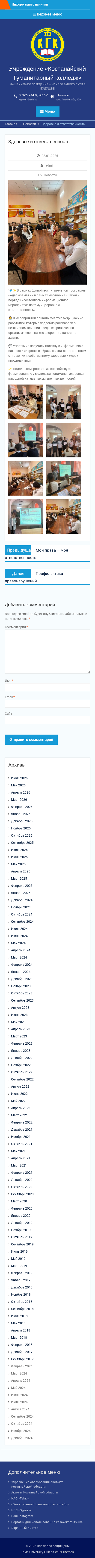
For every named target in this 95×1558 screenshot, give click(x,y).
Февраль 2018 (22, 1345)
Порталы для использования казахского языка (47, 1522)
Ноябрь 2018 (21, 1294)
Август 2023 (20, 1007)
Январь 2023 (20, 1050)
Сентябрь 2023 (22, 1000)
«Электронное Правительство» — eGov (40, 1504)
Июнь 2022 (19, 1094)
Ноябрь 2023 (21, 986)
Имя (9, 681)
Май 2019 (18, 1258)
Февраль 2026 (22, 807)
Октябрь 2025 (21, 835)
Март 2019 (19, 1266)
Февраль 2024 (22, 964)
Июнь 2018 (19, 1316)
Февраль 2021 (22, 1172)
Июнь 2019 (19, 1251)
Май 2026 (18, 785)
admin (49, 165)
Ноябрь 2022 (21, 1065)
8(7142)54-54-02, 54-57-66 (33, 95)
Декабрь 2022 (22, 1058)
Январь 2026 (20, 814)
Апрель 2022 (20, 1108)
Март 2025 (19, 878)
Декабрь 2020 (22, 1180)
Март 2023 (19, 1036)
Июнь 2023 (19, 1015)
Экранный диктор (25, 1528)
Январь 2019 (20, 1280)
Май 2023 (18, 1022)
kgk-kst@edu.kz (28, 99)
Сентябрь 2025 (22, 842)
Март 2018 (19, 1337)
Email (10, 697)
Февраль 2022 (22, 1122)
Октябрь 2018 (21, 1302)
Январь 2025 (20, 893)
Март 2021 (19, 1165)
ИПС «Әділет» (21, 1510)
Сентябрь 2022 (22, 1079)
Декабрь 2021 (22, 1129)
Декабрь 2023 (22, 979)
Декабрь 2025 (22, 821)
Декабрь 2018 (22, 1287)
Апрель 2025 (20, 871)
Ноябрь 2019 (21, 1230)
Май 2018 (18, 1323)
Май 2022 (18, 1101)
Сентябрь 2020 (22, 1194)
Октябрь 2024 (21, 914)
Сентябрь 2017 (22, 1359)
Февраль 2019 (22, 1273)
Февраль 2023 (22, 1043)
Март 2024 (19, 957)
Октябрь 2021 (21, 1144)
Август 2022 (20, 1086)
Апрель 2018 (20, 1330)
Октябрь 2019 (21, 1237)
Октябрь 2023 (21, 993)
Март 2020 (19, 1201)
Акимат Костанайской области (34, 1492)
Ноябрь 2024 (21, 907)
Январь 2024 (20, 972)
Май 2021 (18, 1151)
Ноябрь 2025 (21, 828)
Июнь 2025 (19, 857)
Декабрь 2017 (22, 1352)
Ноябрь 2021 (21, 1137)
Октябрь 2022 (21, 1072)
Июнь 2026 (19, 778)
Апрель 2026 (20, 792)
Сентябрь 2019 (22, 1244)
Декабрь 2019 (22, 1223)
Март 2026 (19, 799)
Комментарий (16, 627)
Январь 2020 (20, 1215)
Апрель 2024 (20, 950)
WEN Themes (64, 1552)
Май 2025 (18, 864)
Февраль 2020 (22, 1208)
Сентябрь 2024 (22, 921)
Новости (50, 175)
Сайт (8, 713)
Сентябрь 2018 (22, 1309)
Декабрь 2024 (22, 900)
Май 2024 (18, 943)
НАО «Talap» (20, 1498)
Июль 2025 (19, 850)
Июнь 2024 (19, 936)
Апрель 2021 (20, 1158)
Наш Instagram (22, 1516)
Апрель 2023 (20, 1029)
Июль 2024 (19, 929)
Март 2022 (19, 1115)
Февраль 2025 (22, 886)
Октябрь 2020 (21, 1187)
